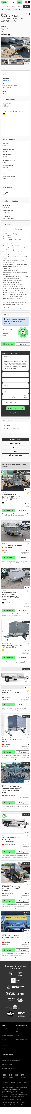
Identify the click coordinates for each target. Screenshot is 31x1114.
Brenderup (5, 80)
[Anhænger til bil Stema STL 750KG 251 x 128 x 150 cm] (15, 725)
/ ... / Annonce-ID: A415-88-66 (11, 9)
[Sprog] (26, 2)
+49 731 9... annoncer (12, 426)
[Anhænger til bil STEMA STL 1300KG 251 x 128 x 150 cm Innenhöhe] (15, 630)
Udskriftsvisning (16, 443)
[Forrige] (3, 51)
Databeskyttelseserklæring (15, 413)
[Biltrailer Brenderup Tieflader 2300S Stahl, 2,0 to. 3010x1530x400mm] (15, 823)
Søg (27, 6)
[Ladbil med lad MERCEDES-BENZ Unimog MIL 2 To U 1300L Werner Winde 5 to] (15, 872)
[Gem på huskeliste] (26, 14)
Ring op (23, 344)
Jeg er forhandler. (11, 402)
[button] (29, 2)
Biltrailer (4, 75)
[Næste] (28, 51)
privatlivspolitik (9, 1104)
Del (16, 451)
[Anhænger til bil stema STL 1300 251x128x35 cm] (15, 678)
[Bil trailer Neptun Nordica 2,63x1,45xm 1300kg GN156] (15, 531)
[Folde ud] (15, 517)
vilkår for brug (18, 1104)
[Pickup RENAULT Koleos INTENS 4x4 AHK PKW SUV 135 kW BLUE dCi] (15, 921)
